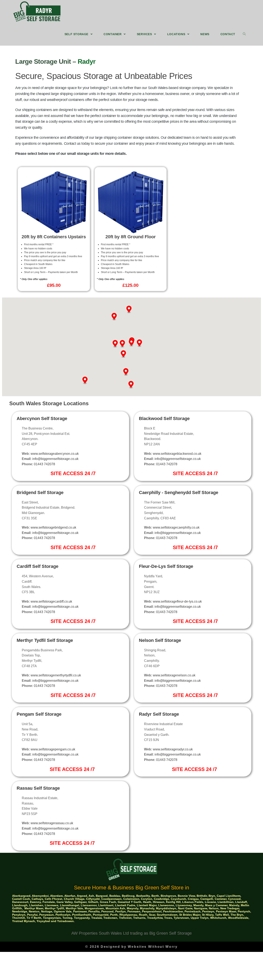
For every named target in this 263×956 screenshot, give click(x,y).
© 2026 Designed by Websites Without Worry (131, 946)
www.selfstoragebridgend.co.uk (53, 527)
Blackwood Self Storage (164, 418)
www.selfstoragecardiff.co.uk (51, 601)
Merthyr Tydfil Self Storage (45, 640)
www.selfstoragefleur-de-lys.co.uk (177, 601)
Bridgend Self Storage (40, 492)
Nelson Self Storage (160, 640)
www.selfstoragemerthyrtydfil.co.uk (56, 675)
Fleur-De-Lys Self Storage (166, 566)
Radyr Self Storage (159, 714)
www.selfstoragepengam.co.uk (53, 749)
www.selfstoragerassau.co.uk (52, 823)
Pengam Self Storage (39, 714)
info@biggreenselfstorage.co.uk (55, 459)
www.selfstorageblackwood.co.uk (177, 453)
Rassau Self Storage (38, 788)
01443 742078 (44, 464)
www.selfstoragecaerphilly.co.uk (176, 527)
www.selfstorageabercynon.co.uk (55, 453)
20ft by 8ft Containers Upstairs (54, 236)
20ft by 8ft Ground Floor (130, 236)
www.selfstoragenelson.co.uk (174, 675)
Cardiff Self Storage (37, 566)
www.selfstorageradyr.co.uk (173, 749)
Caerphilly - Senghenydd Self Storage (178, 492)
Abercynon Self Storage (42, 418)
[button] (115, 344)
